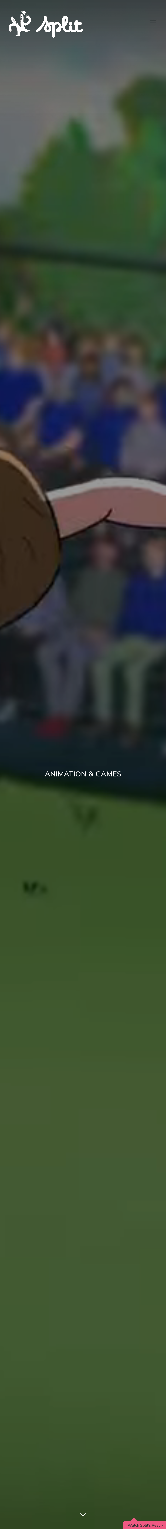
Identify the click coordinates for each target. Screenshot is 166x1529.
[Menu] (153, 22)
